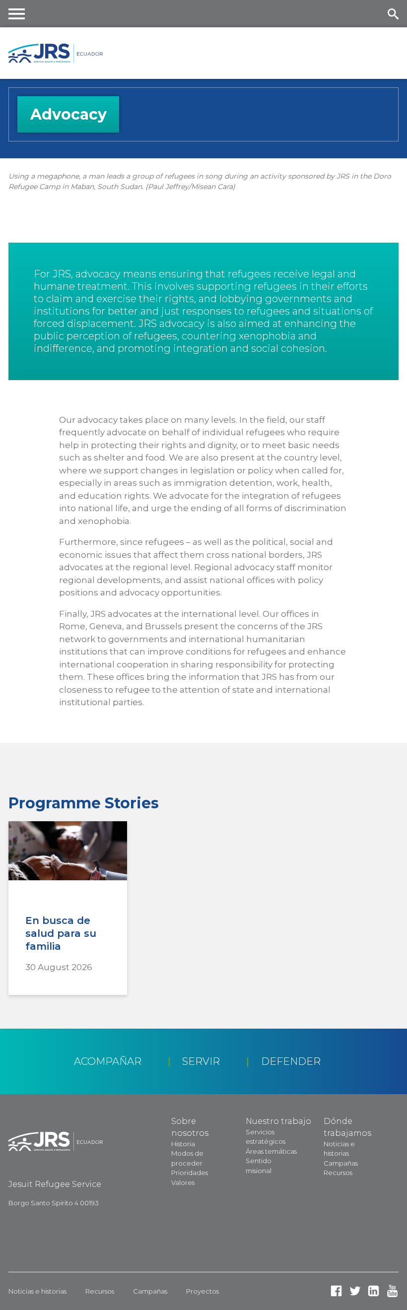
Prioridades (189, 1173)
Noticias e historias (37, 1291)
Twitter (355, 1291)
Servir (201, 1061)
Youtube (392, 1291)
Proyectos (202, 1291)
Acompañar (107, 1061)
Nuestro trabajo (278, 1121)
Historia (183, 1144)
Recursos (338, 1173)
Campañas (341, 1163)
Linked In (373, 1291)
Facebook (336, 1291)
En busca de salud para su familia (60, 933)
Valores (183, 1182)
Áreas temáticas (271, 1151)
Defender (291, 1061)
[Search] (393, 13)
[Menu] (17, 13)
